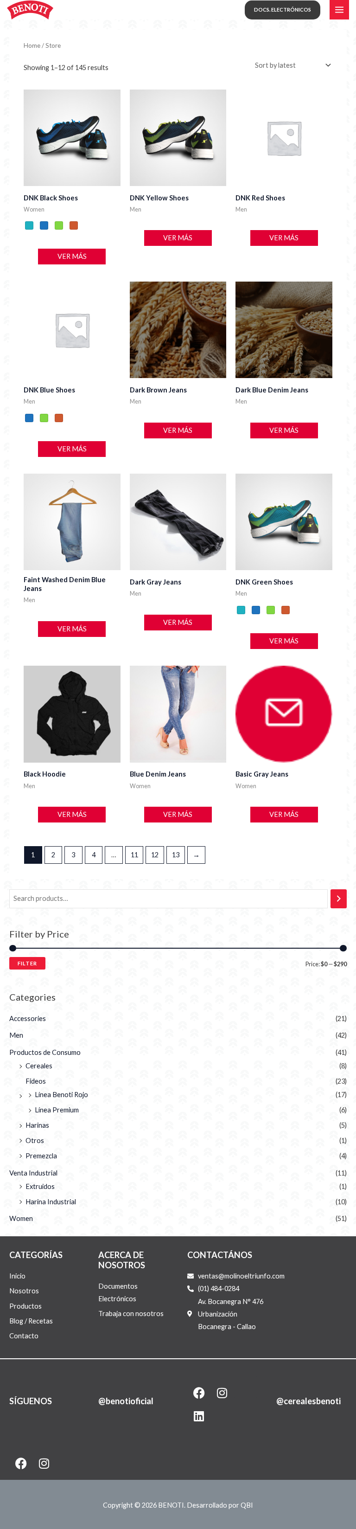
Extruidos (40, 1186)
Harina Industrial (50, 1202)
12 (155, 855)
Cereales (38, 1066)
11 (134, 855)
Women (21, 1218)
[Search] (339, 898)
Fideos (35, 1081)
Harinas (37, 1125)
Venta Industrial (33, 1173)
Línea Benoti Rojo (61, 1095)
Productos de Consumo (45, 1052)
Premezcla (41, 1156)
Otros (34, 1140)
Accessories (27, 1018)
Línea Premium (57, 1110)
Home (32, 45)
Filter (27, 963)
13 (175, 855)
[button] (282, 9)
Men (16, 1035)
